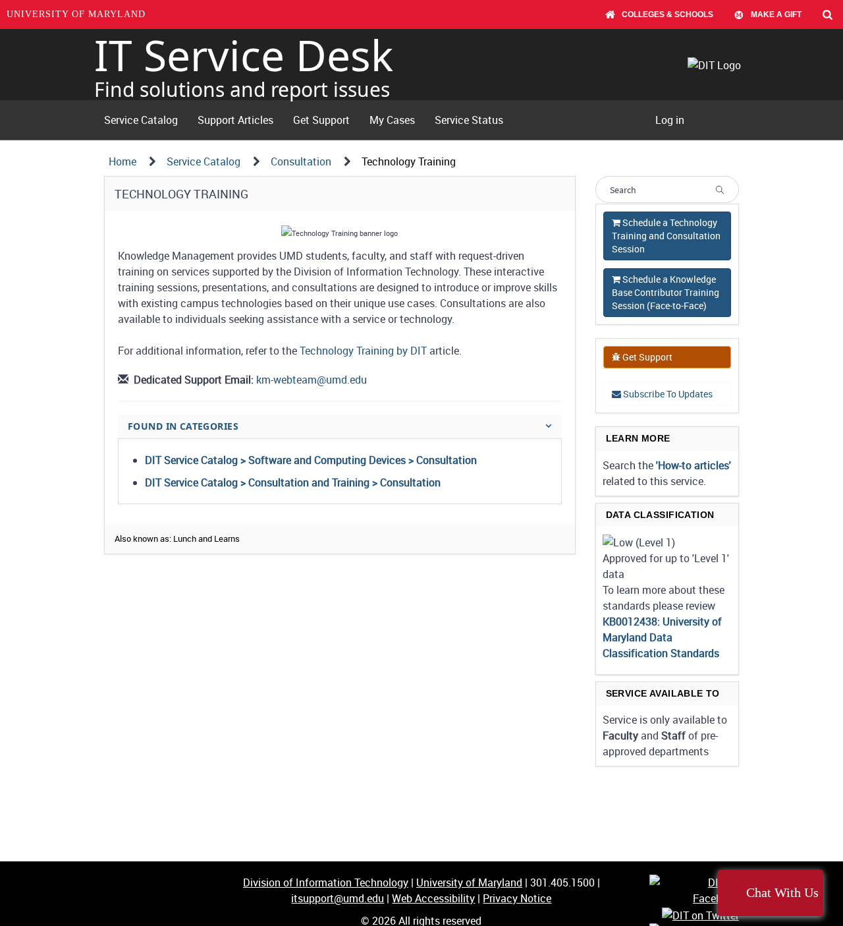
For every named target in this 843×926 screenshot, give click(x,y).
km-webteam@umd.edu (311, 379)
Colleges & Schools (667, 14)
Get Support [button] (646, 357)
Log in (669, 120)
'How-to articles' (693, 465)
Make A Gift (776, 14)
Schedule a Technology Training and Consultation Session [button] (666, 235)
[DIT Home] (718, 64)
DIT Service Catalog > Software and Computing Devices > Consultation (311, 460)
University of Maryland (76, 14)
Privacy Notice (517, 898)
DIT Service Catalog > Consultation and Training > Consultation (293, 482)
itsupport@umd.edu (337, 898)
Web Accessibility (433, 898)
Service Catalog (203, 161)
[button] (639, 542)
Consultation (301, 161)
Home (122, 161)
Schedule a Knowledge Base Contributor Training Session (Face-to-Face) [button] (665, 292)
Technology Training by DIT (363, 350)
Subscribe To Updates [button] (667, 394)
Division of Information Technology (325, 882)
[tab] (340, 426)
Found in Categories (183, 426)
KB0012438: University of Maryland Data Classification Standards (662, 637)
